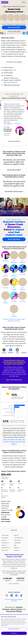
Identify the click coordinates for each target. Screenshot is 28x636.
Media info (16, 547)
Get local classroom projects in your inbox (14, 600)
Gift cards (4, 540)
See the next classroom (14, 141)
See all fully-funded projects (14, 191)
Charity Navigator (20, 573)
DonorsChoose (4, 2)
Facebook (10, 352)
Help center (14, 530)
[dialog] (14, 625)
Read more (18, 123)
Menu (23, 2)
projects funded (20, 579)
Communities (17, 542)
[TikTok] (21, 595)
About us (16, 535)
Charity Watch (10, 573)
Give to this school (14, 27)
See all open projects (14, 170)
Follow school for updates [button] (15, 62)
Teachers (19, 607)
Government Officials (14, 611)
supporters (7, 579)
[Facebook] (16, 595)
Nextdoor (24, 352)
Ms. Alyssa (7, 127)
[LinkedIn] (11, 595)
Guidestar (15, 574)
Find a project (5, 535)
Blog (15, 545)
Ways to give (5, 550)
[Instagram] (7, 595)
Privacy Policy (4, 625)
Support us (4, 545)
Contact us (16, 550)
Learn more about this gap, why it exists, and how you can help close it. (14, 442)
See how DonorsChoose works (14, 379)
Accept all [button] (14, 633)
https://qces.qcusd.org (11, 85)
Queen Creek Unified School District (14, 6)
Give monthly (5, 537)
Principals (6, 609)
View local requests (10, 82)
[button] (4, 351)
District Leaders (16, 609)
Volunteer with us (6, 547)
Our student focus (18, 537)
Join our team (17, 540)
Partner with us (5, 542)
